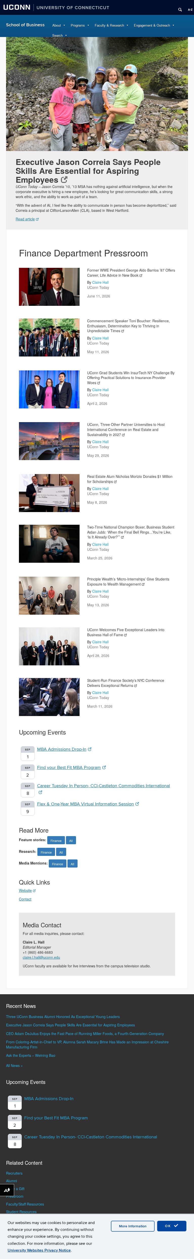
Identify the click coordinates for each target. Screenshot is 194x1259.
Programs (78, 25)
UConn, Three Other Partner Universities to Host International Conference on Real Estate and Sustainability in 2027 (126, 429)
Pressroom (14, 1196)
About (56, 25)
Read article (25, 218)
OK (169, 1226)
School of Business (25, 25)
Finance (56, 840)
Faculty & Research (109, 25)
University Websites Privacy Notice (39, 1250)
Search (57, 35)
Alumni (11, 1180)
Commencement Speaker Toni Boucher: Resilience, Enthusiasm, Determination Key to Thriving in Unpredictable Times (128, 325)
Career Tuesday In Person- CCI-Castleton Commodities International (90, 1137)
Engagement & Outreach (152, 25)
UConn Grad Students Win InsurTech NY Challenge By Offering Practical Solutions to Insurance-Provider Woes (131, 377)
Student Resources (21, 1211)
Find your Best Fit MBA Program (69, 767)
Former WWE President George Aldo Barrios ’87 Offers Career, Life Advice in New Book (131, 273)
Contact (25, 898)
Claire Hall (100, 282)
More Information (133, 1226)
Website (25, 890)
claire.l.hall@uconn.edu (41, 957)
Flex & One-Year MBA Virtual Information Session (85, 804)
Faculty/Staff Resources (25, 1204)
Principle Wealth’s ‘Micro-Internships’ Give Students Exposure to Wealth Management (128, 581)
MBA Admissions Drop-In (61, 749)
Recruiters (14, 1173)
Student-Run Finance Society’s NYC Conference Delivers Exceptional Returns (125, 683)
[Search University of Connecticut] (178, 8)
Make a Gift (15, 1188)
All (71, 840)
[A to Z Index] (188, 8)
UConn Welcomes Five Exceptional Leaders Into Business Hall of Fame (125, 632)
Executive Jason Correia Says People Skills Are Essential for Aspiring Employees (88, 170)
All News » (14, 1065)
